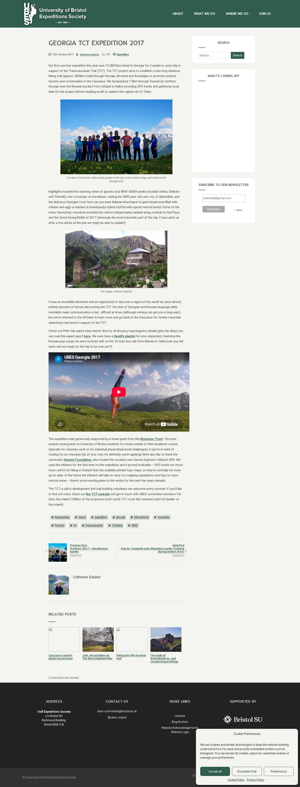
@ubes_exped (117, 717)
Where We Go (237, 13)
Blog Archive (180, 721)
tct (75, 525)
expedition (101, 517)
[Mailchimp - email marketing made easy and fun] (238, 210)
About (178, 13)
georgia (120, 517)
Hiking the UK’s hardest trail (131, 657)
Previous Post (89, 548)
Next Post (152, 548)
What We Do (204, 13)
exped (82, 517)
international (141, 517)
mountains (164, 517)
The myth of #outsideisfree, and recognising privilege (164, 658)
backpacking (62, 517)
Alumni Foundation (77, 460)
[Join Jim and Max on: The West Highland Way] (98, 651)
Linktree (180, 716)
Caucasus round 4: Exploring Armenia (61, 657)
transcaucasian (94, 525)
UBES (134, 525)
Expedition (123, 54)
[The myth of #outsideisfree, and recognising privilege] (166, 651)
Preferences (279, 771)
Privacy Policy (255, 779)
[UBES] (55, 13)
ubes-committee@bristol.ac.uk (117, 711)
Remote (59, 525)
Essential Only (247, 771)
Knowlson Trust (151, 439)
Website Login (180, 732)
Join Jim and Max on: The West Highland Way (97, 657)
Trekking (117, 525)
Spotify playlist (124, 336)
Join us (265, 13)
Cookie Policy (236, 779)
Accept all (215, 771)
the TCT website (98, 494)
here (87, 336)
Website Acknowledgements (179, 727)
